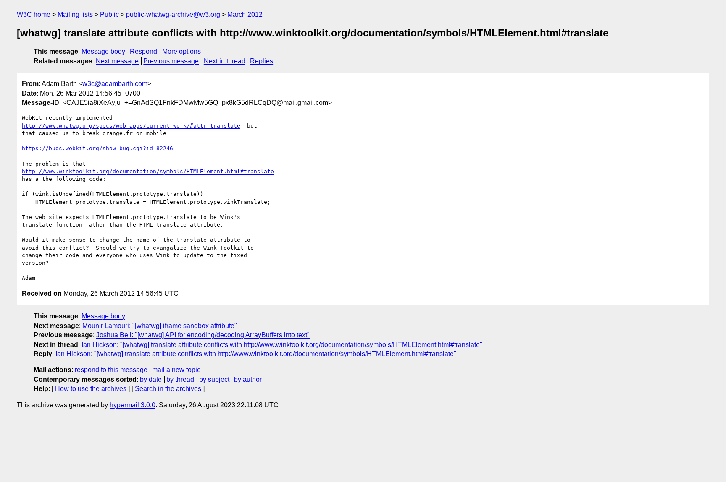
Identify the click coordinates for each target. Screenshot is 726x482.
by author (248, 379)
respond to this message (111, 369)
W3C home (33, 14)
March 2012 (245, 14)
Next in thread (224, 61)
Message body (103, 51)
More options (181, 51)
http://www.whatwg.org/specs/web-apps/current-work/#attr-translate (131, 125)
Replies (261, 61)
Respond (143, 51)
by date (151, 379)
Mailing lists (75, 14)
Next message (117, 61)
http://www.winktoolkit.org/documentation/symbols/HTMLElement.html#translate (148, 171)
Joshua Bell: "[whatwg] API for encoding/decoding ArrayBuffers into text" (203, 335)
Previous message (171, 61)
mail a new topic (176, 369)
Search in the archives (168, 388)
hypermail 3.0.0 (132, 405)
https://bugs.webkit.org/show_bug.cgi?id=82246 (97, 148)
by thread (180, 379)
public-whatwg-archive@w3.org (173, 14)
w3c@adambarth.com (114, 83)
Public (109, 14)
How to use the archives (90, 388)
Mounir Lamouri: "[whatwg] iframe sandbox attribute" (159, 325)
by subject (214, 379)
